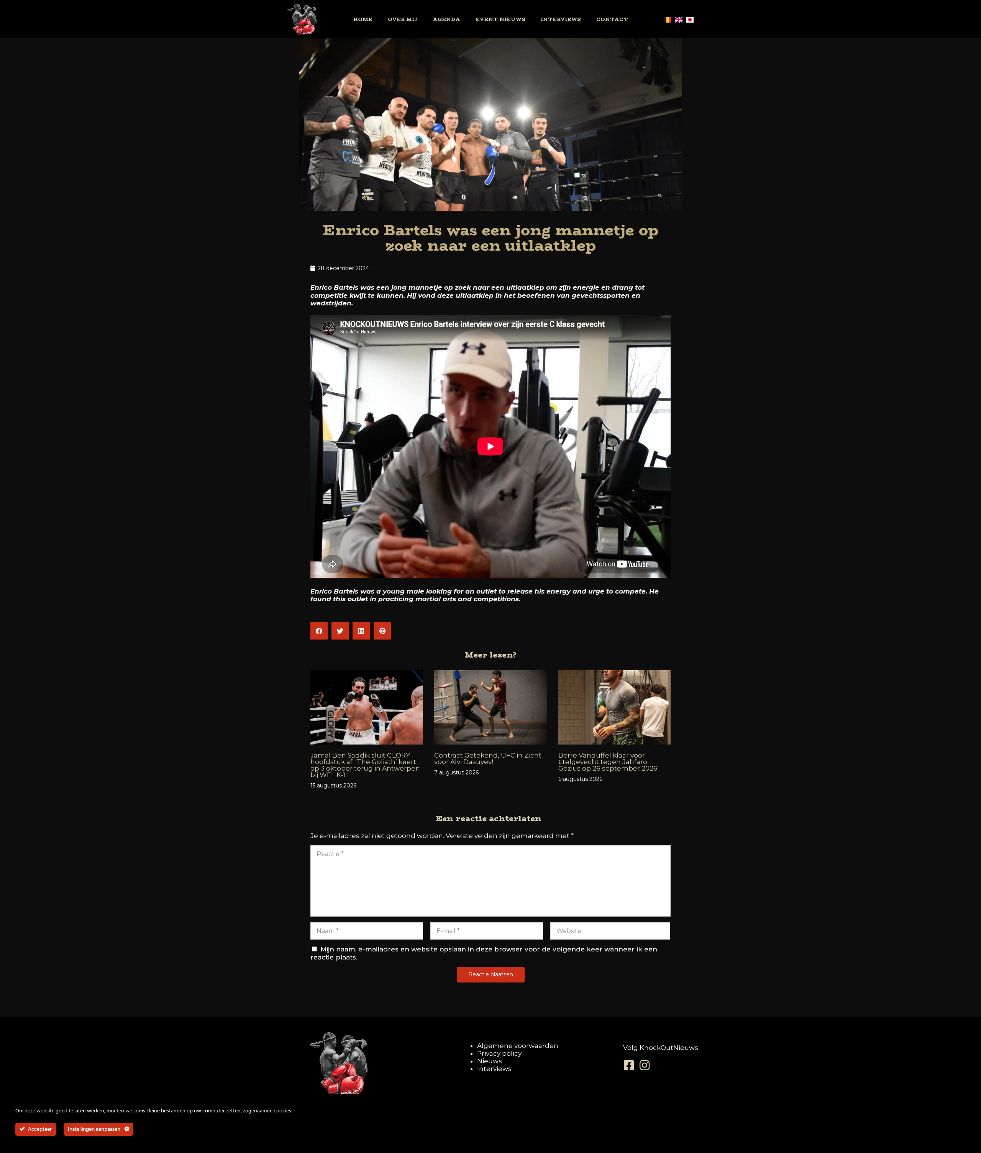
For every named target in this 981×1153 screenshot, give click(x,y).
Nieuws (489, 1061)
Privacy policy (499, 1053)
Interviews (561, 19)
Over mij (402, 19)
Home (362, 19)
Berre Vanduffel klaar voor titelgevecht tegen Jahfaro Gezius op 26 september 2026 (608, 761)
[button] (319, 631)
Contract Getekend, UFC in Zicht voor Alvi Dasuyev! (487, 758)
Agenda (446, 19)
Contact (612, 19)
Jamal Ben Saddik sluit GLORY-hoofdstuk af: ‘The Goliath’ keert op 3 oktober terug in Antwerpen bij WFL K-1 (365, 765)
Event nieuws (500, 19)
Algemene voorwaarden (517, 1046)
